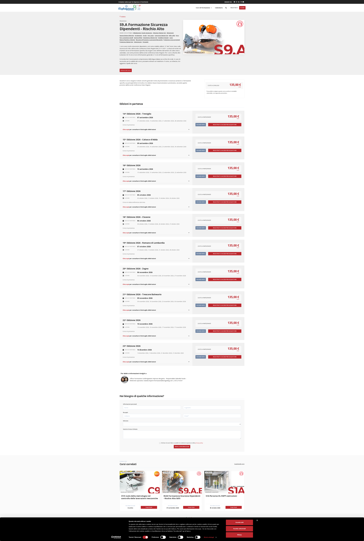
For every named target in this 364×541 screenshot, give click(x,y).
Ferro (177, 35)
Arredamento (138, 35)
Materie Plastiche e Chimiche (127, 40)
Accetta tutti (239, 522)
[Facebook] (234, 2)
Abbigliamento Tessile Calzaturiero (142, 33)
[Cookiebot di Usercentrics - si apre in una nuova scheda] (116, 537)
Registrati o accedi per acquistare (225, 124)
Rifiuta (239, 535)
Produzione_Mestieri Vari (126, 42)
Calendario (219, 8)
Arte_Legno (151, 35)
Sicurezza (123, 21)
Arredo (145, 35)
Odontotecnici (138, 42)
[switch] (163, 537)
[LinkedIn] (239, 2)
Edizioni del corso (126, 70)
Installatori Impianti (163, 38)
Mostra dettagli (209, 537)
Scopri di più (149, 507)
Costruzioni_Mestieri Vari (161, 35)
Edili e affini (172, 35)
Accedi (242, 8)
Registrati (234, 8)
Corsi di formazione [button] (203, 8)
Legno (171, 38)
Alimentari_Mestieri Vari (159, 33)
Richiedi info (201, 124)
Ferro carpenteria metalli (126, 38)
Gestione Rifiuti (138, 38)
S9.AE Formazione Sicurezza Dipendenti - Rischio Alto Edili (182, 497)
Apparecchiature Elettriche (127, 35)
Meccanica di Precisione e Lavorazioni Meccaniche (149, 40)
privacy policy (199, 443)
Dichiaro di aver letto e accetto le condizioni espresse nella (182, 443)
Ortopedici (145, 42)
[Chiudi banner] (257, 520)
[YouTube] (243, 2)
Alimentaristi (170, 33)
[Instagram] (237, 2)
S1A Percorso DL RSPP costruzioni (221, 496)
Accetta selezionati (239, 528)
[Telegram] (241, 2)
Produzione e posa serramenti (172, 40)
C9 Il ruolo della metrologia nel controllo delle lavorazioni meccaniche (139, 497)
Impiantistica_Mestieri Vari (150, 38)
